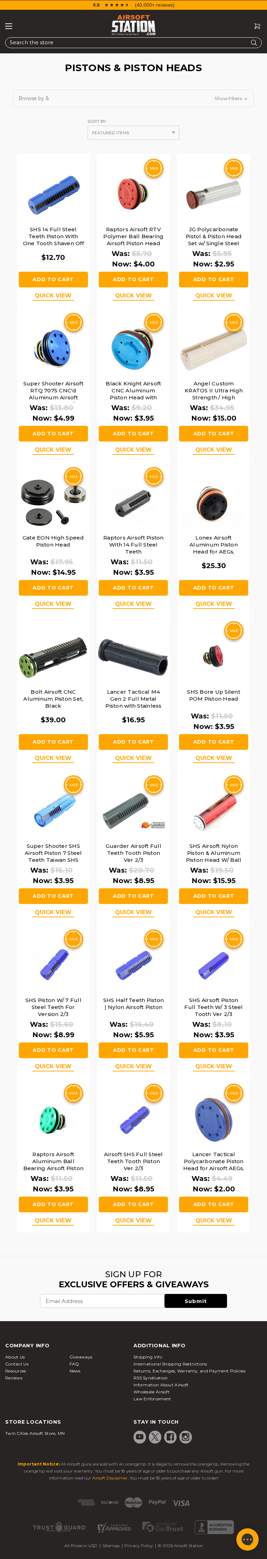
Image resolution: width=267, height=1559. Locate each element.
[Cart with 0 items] (254, 26)
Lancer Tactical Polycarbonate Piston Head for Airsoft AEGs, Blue (213, 1164)
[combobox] (133, 42)
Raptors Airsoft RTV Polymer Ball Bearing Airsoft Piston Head (133, 236)
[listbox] (133, 133)
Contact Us (17, 1363)
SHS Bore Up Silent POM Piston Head (213, 695)
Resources (15, 1370)
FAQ (74, 1363)
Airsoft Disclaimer (110, 1478)
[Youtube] (140, 1437)
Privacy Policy (138, 1545)
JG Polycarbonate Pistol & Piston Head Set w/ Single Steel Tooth (214, 240)
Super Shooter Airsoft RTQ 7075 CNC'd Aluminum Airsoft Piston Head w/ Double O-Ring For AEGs (53, 401)
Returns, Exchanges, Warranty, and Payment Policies (189, 1370)
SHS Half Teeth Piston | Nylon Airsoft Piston (133, 1003)
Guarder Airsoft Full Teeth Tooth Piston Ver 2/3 (133, 853)
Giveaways (81, 1357)
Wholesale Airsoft (152, 1391)
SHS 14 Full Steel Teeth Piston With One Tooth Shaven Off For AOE (53, 240)
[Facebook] (170, 1437)
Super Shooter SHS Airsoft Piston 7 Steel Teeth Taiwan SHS (53, 853)
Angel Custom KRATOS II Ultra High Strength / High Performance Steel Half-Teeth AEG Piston (213, 397)
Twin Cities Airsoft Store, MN (35, 1433)
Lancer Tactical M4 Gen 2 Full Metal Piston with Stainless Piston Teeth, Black (133, 702)
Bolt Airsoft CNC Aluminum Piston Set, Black (53, 698)
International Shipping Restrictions (170, 1363)
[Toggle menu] (9, 26)
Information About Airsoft (161, 1384)
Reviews (13, 1377)
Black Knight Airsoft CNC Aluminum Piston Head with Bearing (133, 394)
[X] (155, 1437)
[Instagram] (185, 1437)
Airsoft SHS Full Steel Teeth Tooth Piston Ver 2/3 (133, 1161)
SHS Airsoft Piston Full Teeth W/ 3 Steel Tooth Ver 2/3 (213, 1007)
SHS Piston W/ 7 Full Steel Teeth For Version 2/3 (53, 1007)
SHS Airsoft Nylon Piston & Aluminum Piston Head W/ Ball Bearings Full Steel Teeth (214, 860)
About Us (15, 1357)
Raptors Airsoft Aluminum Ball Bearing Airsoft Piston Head (53, 1164)
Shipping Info (148, 1357)
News (75, 1370)
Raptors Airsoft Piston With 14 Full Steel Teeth (133, 544)
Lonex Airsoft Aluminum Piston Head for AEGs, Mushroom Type (213, 548)
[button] (133, 98)
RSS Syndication (151, 1377)
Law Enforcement (152, 1398)
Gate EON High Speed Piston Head (53, 541)
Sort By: (97, 121)
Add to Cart (53, 279)
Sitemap (111, 1545)
